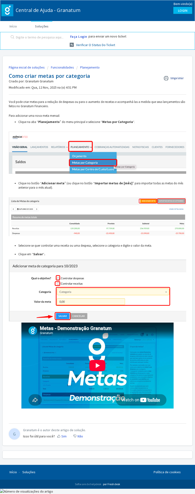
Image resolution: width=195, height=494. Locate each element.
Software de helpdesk (88, 484)
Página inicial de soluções (27, 67)
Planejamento (90, 67)
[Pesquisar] (11, 37)
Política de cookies (167, 472)
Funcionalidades (62, 67)
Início (13, 26)
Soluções (42, 26)
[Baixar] (89, 248)
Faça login (78, 36)
